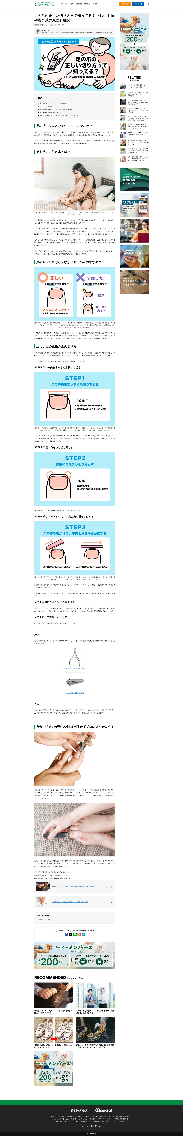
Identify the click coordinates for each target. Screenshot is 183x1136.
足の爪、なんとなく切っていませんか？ (54, 103)
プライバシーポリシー (105, 1119)
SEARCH (148, 4)
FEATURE (88, 4)
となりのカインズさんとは (60, 1119)
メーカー (46, 25)
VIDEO (96, 4)
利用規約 (93, 1119)
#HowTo (41, 919)
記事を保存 (61, 25)
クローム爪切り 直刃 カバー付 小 (75, 693)
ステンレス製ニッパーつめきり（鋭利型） (75, 668)
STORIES (87, 1116)
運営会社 (122, 1121)
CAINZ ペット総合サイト (83, 1121)
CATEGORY (69, 4)
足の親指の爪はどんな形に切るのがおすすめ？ (56, 109)
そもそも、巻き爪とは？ (48, 106)
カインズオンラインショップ (64, 1121)
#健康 (48, 919)
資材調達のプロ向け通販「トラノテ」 (105, 1121)
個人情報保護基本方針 (121, 1119)
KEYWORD (103, 1116)
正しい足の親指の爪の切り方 (50, 112)
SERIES (79, 4)
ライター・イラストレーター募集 (119, 1116)
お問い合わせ (83, 1119)
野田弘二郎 (46, 30)
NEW (61, 4)
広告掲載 (73, 1119)
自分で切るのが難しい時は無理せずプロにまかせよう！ (59, 115)
